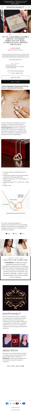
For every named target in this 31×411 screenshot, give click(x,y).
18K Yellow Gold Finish (15, 59)
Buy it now (15, 81)
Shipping (10, 50)
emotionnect (15, 7)
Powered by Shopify (15, 409)
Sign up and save (15, 400)
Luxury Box (21, 66)
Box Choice (15, 63)
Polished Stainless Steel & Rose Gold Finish (15, 55)
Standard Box (11, 66)
